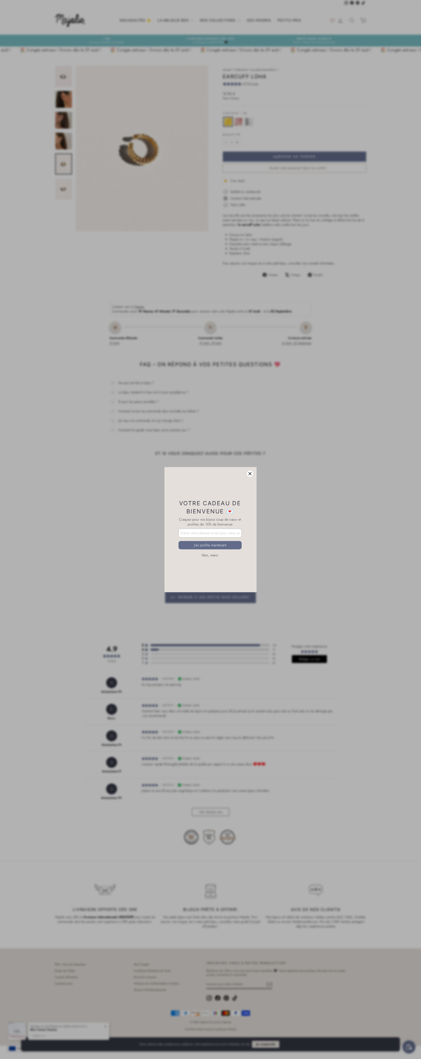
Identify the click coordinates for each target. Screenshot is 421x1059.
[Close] (250, 474)
